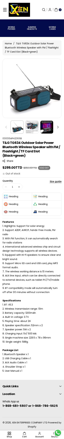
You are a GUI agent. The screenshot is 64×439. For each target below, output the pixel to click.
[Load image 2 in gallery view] (31, 127)
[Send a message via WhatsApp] (57, 432)
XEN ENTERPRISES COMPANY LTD (29, 422)
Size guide (56, 181)
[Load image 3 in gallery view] (46, 127)
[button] (4, 9)
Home (8, 43)
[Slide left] (6, 127)
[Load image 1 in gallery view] (17, 127)
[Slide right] (58, 127)
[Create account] (49, 9)
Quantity (7, 180)
